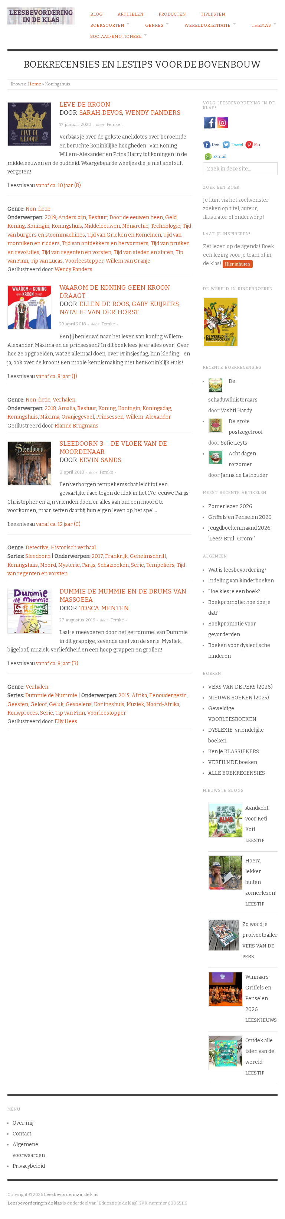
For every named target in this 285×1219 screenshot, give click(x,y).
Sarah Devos (100, 113)
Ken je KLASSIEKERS (233, 751)
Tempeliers (160, 565)
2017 (97, 556)
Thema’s (261, 25)
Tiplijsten (213, 14)
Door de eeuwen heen (136, 217)
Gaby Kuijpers (155, 304)
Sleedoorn (37, 556)
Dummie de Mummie (51, 695)
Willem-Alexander (148, 417)
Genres (154, 25)
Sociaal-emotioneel (115, 36)
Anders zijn (72, 217)
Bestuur (97, 217)
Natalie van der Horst (98, 312)
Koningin (38, 226)
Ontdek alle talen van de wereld (259, 1051)
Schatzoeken (113, 565)
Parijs (88, 565)
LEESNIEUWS (261, 1020)
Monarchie (135, 226)
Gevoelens (79, 704)
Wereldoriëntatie (207, 25)
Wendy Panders (152, 113)
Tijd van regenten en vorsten (76, 252)
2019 (50, 217)
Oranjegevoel (78, 417)
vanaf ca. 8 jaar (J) (56, 376)
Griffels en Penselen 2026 (240, 517)
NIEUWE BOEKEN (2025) (238, 698)
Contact (22, 1134)
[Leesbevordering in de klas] (41, 14)
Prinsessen (110, 417)
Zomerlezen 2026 (230, 506)
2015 (124, 695)
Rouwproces (22, 713)
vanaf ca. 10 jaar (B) (58, 185)
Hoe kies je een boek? (234, 591)
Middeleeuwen (102, 226)
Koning (16, 226)
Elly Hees (66, 721)
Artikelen (130, 14)
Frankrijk (116, 556)
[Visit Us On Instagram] (222, 122)
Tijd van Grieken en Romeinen (124, 235)
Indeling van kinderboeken (241, 581)
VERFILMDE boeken (232, 762)
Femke (113, 124)
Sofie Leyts (234, 443)
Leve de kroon (84, 104)
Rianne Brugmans (76, 426)
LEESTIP (254, 840)
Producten (172, 14)
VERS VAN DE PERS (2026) (240, 687)
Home (34, 84)
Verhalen (64, 400)
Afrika (139, 695)
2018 (50, 408)
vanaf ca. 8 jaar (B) (57, 663)
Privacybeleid (29, 1166)
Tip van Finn (70, 713)
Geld (171, 217)
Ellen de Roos (104, 304)
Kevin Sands (100, 460)
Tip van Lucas (46, 261)
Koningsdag (156, 408)
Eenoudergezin (168, 695)
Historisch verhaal (73, 548)
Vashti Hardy (236, 410)
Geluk (56, 704)
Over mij (23, 1123)
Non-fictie (38, 209)
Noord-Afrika (162, 704)
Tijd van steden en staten (143, 252)
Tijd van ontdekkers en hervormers (105, 243)
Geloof (38, 704)
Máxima (49, 417)
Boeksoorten (107, 25)
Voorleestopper (84, 261)
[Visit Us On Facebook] (209, 122)
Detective (37, 548)
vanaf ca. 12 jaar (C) (58, 524)
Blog (96, 14)
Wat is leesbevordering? (237, 570)
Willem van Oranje (128, 261)
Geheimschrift (148, 556)
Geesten (17, 704)
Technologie (165, 226)
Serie (137, 565)
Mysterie (69, 565)
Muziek (135, 704)
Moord (48, 565)
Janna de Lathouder (244, 475)
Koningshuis (67, 226)
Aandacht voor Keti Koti (256, 819)
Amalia (66, 408)
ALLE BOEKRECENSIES (236, 773)
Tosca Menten (104, 608)
